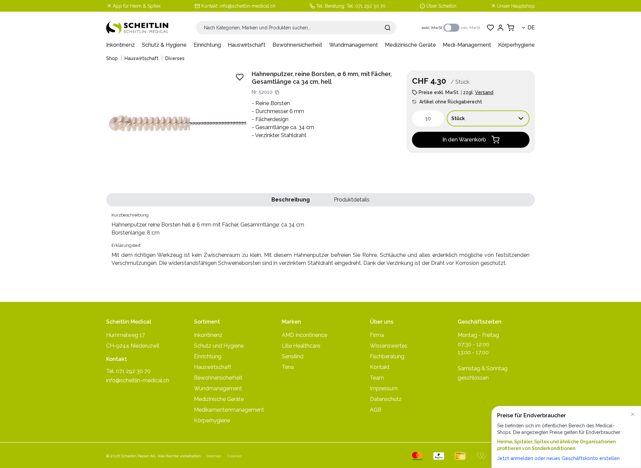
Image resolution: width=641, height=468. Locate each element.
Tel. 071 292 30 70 (366, 6)
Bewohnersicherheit (297, 45)
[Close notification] (632, 414)
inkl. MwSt (470, 27)
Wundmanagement (353, 45)
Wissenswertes (388, 346)
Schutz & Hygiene (164, 45)
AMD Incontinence (304, 335)
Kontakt (380, 367)
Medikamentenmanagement (229, 410)
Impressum (384, 388)
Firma (377, 335)
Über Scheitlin (441, 6)
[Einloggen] (500, 27)
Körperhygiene (516, 45)
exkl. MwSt (432, 27)
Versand (484, 92)
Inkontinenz (120, 45)
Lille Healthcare (301, 346)
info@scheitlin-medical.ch (247, 6)
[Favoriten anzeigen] (490, 27)
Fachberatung (387, 356)
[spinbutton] (428, 118)
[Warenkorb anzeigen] (510, 27)
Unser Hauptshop (516, 6)
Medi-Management (467, 45)
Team (377, 378)
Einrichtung (207, 45)
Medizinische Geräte (410, 45)
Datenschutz (386, 399)
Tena (288, 367)
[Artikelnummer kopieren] (277, 92)
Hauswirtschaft (246, 45)
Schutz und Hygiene (219, 346)
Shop (112, 58)
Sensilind (292, 356)
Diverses (175, 58)
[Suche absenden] (388, 28)
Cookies (234, 456)
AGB (375, 410)
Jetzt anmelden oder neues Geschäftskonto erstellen (558, 458)
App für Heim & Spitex (137, 6)
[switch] (451, 28)
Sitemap (213, 456)
